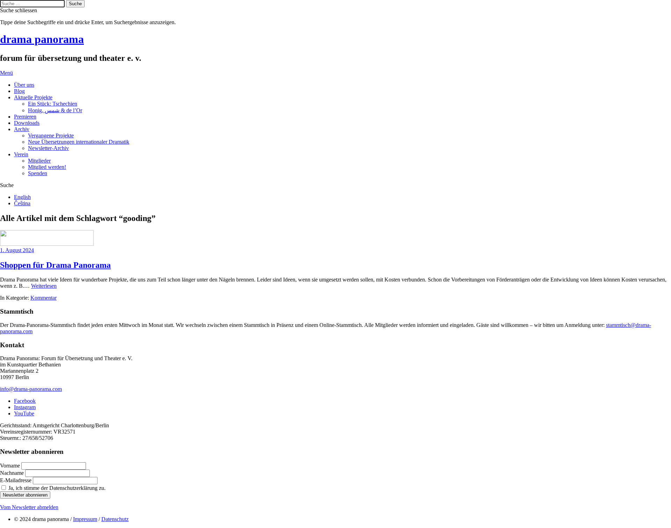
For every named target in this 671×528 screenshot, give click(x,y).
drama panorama (42, 39)
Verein (21, 154)
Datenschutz (115, 519)
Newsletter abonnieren (25, 495)
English (22, 197)
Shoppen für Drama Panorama (55, 265)
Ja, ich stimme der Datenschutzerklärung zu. (57, 488)
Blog (19, 91)
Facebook (25, 401)
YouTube (24, 413)
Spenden (37, 173)
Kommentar (43, 298)
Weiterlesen (44, 286)
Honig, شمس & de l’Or (55, 110)
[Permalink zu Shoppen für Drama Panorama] (47, 244)
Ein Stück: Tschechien (52, 104)
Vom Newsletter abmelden (29, 507)
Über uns (24, 85)
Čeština (22, 203)
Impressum (85, 519)
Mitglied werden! (47, 167)
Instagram (25, 407)
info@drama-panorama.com (31, 389)
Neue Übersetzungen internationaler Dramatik (78, 142)
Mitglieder (39, 161)
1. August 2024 (17, 250)
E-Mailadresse (16, 480)
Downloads (26, 123)
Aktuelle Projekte (33, 97)
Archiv (21, 129)
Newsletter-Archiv (48, 148)
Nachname (12, 473)
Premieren (25, 117)
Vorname (10, 466)
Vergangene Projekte (51, 135)
